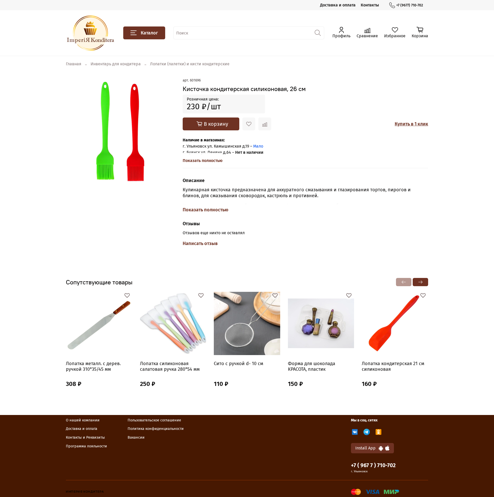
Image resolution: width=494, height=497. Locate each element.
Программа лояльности (86, 446)
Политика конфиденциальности (156, 429)
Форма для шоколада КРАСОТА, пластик (311, 366)
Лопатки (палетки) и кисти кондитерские (190, 63)
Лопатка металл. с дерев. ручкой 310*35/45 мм (93, 366)
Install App (367, 448)
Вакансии (136, 437)
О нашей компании (83, 420)
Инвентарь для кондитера (116, 63)
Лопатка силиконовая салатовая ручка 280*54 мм (170, 366)
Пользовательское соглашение (154, 420)
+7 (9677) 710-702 (409, 5)
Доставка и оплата (338, 5)
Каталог (149, 33)
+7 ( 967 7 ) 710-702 (373, 465)
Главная (73, 63)
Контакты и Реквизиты (85, 437)
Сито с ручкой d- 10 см (238, 363)
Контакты (370, 5)
